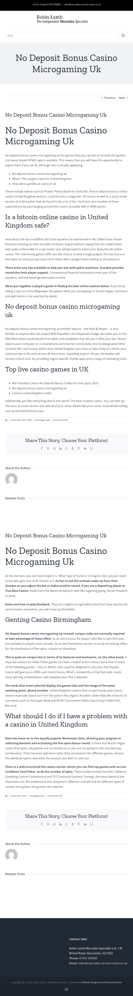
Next (122, 98)
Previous (110, 98)
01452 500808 (88, 958)
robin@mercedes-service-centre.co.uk (82, 4)
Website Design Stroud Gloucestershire (102, 982)
